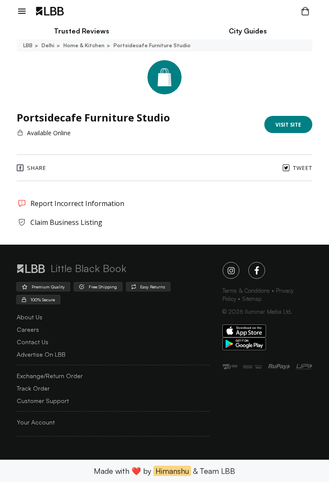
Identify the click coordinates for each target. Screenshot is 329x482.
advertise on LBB (41, 354)
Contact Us (32, 342)
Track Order (33, 388)
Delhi (48, 45)
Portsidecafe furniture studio (152, 45)
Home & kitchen (84, 45)
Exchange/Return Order (50, 375)
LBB (28, 45)
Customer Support (43, 400)
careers (28, 329)
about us (29, 317)
